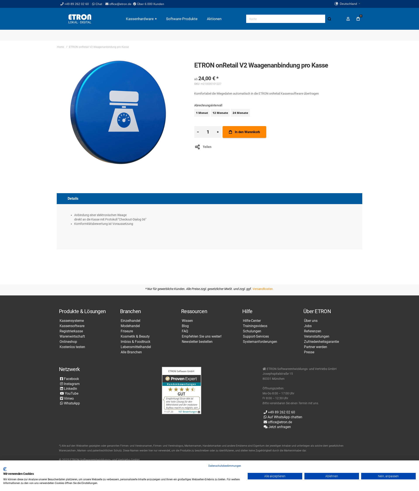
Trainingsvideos (255, 326)
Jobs (308, 326)
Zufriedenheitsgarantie (321, 342)
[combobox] (289, 19)
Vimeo (68, 398)
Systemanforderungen (260, 342)
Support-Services (256, 336)
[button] (347, 4)
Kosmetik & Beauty (135, 336)
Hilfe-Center (252, 321)
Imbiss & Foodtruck (135, 342)
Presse (309, 352)
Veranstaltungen (316, 336)
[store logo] (80, 19)
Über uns (311, 321)
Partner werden (315, 347)
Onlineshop (68, 342)
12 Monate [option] (220, 113)
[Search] (329, 19)
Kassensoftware (72, 326)
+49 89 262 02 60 (76, 4)
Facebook (71, 379)
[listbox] (278, 113)
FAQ (185, 331)
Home (60, 47)
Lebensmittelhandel (136, 347)
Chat (98, 4)
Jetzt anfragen (279, 427)
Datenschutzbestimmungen (224, 465)
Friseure (127, 331)
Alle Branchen (131, 352)
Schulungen (252, 331)
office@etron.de (120, 4)
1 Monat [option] (202, 113)
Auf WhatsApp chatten (284, 417)
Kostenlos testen (72, 347)
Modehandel (130, 326)
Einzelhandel (130, 321)
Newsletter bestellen (197, 342)
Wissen (187, 321)
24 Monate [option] (240, 113)
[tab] (209, 198)
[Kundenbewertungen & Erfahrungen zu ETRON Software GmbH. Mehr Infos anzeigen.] (181, 390)
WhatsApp (71, 403)
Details (73, 198)
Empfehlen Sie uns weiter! (202, 336)
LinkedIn (70, 389)
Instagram (71, 384)
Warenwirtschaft (72, 336)
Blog (185, 326)
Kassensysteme (72, 321)
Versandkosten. (263, 289)
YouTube (71, 393)
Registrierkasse (71, 331)
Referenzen (312, 331)
